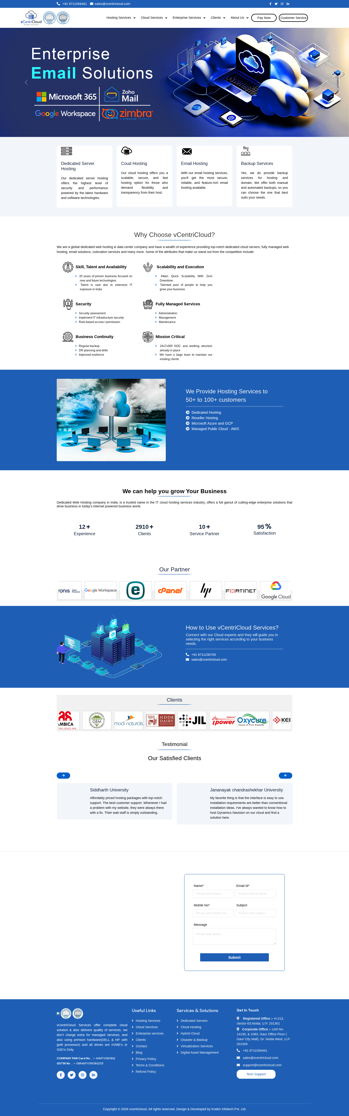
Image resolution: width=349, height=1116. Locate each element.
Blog (138, 1052)
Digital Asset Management (199, 1052)
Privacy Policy (145, 1059)
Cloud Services (146, 1027)
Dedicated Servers (194, 1021)
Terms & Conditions (149, 1065)
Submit (234, 957)
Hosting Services (147, 1021)
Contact (141, 1046)
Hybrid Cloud (190, 1033)
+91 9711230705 (203, 654)
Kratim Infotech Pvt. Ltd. (228, 1109)
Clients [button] (216, 17)
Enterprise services (149, 1033)
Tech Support (256, 1074)
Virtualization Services (196, 1046)
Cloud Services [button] (152, 17)
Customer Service (293, 18)
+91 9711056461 (74, 4)
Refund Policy (145, 1071)
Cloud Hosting (190, 1027)
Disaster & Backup (194, 1040)
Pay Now (263, 18)
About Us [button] (238, 17)
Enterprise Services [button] (187, 17)
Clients (140, 1040)
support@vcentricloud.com (262, 1065)
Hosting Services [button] (119, 17)
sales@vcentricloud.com (112, 4)
